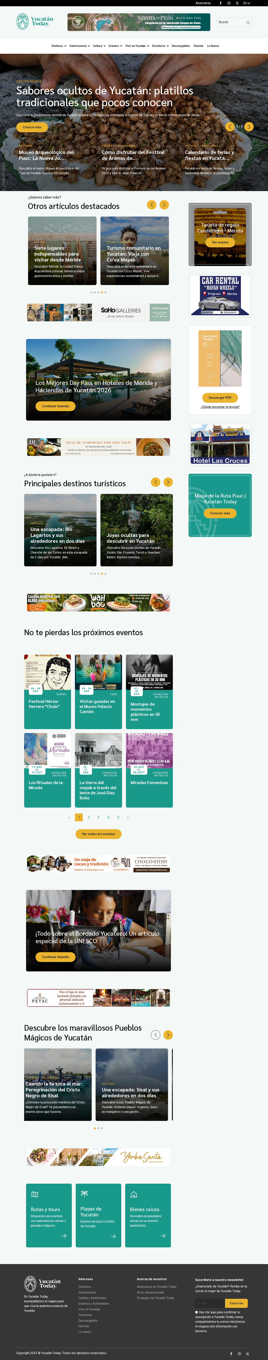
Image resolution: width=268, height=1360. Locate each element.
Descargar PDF (220, 398)
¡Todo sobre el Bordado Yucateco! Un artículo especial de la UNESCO (98, 937)
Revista (198, 45)
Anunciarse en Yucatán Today (157, 1287)
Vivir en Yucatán (135, 45)
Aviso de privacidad (150, 1292)
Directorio (158, 45)
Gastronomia (78, 45)
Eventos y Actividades (93, 1303)
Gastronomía (87, 1292)
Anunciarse (203, 3)
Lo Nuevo (213, 45)
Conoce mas (32, 127)
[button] (249, 126)
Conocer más (220, 513)
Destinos (57, 45)
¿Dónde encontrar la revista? (220, 407)
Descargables (181, 45)
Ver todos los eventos (98, 834)
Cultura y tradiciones (92, 1298)
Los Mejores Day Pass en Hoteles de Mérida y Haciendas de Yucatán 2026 (96, 386)
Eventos (114, 45)
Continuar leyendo (55, 406)
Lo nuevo (84, 1332)
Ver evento (220, 242)
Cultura (97, 45)
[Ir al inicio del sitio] (34, 28)
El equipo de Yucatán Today (155, 1298)
